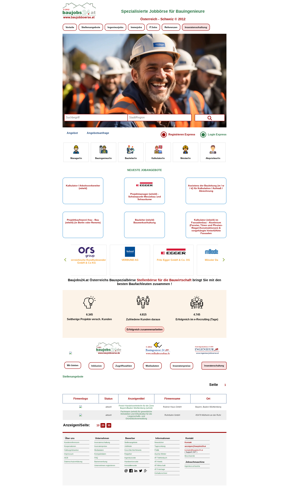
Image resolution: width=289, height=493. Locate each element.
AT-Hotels (158, 462)
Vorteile (70, 27)
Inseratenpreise (181, 365)
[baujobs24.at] (79, 18)
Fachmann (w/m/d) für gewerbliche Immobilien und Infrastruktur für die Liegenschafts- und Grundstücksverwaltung (136, 415)
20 (102, 425)
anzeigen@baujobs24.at (195, 446)
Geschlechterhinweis (132, 450)
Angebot (72, 133)
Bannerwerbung (100, 462)
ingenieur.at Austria (192, 466)
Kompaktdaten (100, 454)
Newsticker (159, 442)
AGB (66, 458)
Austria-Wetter (160, 454)
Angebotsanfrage (98, 133)
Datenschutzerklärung (73, 462)
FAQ (96, 458)
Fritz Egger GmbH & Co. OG (134, 259)
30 (108, 425)
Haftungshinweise (71, 450)
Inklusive (96, 365)
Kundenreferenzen (71, 442)
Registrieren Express (181, 134)
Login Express (217, 134)
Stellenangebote (90, 27)
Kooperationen (70, 446)
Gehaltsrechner (161, 473)
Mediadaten (152, 365)
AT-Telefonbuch (161, 458)
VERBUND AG (91, 259)
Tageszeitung (160, 446)
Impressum (68, 454)
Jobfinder (128, 446)
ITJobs (153, 27)
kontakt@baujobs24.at (194, 450)
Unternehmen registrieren (104, 465)
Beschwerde (190, 456)
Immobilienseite (130, 465)
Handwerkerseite (131, 462)
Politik (157, 450)
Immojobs (136, 27)
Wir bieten (72, 365)
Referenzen (171, 27)
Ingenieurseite (130, 458)
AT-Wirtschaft (160, 465)
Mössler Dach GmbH (178, 259)
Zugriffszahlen (123, 365)
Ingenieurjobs (115, 27)
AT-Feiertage (160, 469)
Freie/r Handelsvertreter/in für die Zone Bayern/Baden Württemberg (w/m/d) (136, 407)
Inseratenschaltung (196, 27)
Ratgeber (128, 454)
